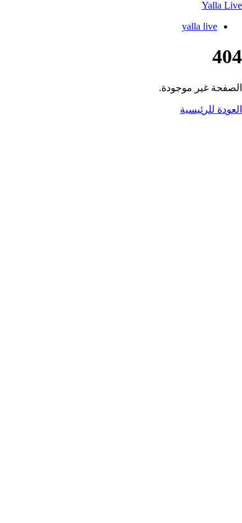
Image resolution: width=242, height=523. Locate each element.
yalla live (199, 26)
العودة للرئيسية (211, 109)
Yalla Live (222, 5)
